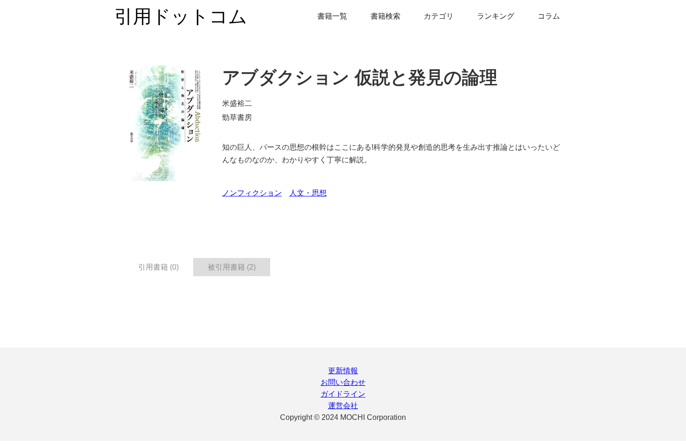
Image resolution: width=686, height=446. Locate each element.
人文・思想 (308, 193)
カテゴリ (439, 16)
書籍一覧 (332, 16)
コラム (549, 16)
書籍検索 (385, 16)
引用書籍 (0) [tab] (158, 267)
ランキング (495, 16)
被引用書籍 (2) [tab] (232, 267)
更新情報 (343, 371)
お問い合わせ (343, 382)
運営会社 (343, 406)
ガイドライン (343, 394)
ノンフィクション (252, 193)
